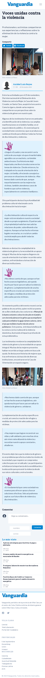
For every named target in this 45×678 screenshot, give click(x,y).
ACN (3, 669)
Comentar (37, 527)
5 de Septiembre (8, 642)
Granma (5, 656)
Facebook (20, 45)
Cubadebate (6, 658)
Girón (4, 647)
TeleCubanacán (8, 627)
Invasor (5, 649)
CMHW (4, 625)
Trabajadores (7, 664)
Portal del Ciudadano (10, 630)
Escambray (6, 644)
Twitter (8, 45)
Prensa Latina (7, 666)
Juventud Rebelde (9, 661)
